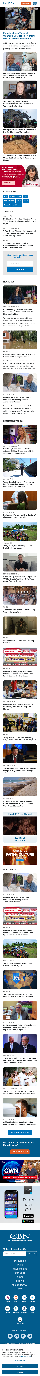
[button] (34, 3)
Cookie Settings (20, 1360)
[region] (20, 1360)
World (19, 196)
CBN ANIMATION (20, 1285)
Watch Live (17, 205)
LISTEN (20, 1289)
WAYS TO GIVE (20, 1268)
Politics (12, 196)
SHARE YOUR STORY (20, 1152)
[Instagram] (23, 1336)
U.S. (5, 196)
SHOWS (20, 1281)
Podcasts (7, 205)
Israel (25, 196)
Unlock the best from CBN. (15, 1249)
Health (19, 201)
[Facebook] (16, 1336)
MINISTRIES (20, 1260)
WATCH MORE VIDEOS (20, 1132)
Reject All (20, 1366)
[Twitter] (29, 1336)
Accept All (20, 1372)
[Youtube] (10, 1336)
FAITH (20, 1264)
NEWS (20, 1277)
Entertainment (9, 201)
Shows (26, 201)
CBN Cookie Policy (25, 1356)
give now (26, 3)
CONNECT (20, 1273)
